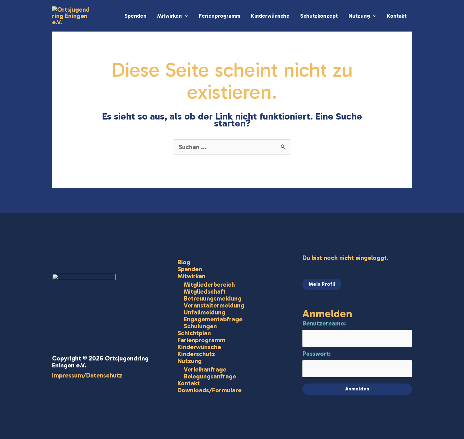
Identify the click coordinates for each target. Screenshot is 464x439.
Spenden (135, 16)
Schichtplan (194, 333)
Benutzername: (324, 323)
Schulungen (200, 326)
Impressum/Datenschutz (87, 375)
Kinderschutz (196, 354)
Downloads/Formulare (209, 390)
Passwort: (316, 353)
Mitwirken (169, 16)
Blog (183, 262)
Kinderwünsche (270, 16)
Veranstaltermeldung (214, 305)
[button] (185, 16)
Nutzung (359, 16)
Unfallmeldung (204, 312)
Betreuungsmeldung (212, 298)
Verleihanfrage (205, 369)
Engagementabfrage (213, 319)
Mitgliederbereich (209, 284)
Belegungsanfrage (210, 376)
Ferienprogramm (219, 16)
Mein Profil (322, 284)
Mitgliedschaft (205, 291)
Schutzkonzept (319, 16)
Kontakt (397, 16)
